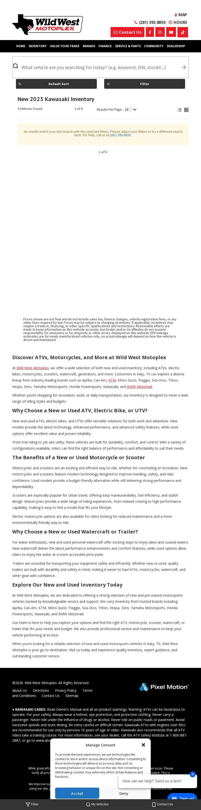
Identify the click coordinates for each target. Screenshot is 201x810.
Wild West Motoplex (32, 368)
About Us (19, 690)
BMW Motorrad (139, 386)
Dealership (176, 46)
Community (153, 46)
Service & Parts (128, 46)
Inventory (38, 46)
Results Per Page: (110, 109)
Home (20, 46)
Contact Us (51, 695)
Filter (144, 84)
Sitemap (71, 695)
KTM (112, 380)
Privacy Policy (65, 690)
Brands (89, 46)
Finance (105, 46)
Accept (77, 793)
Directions (41, 690)
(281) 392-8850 (120, 135)
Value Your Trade (64, 46)
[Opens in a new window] (150, 32)
